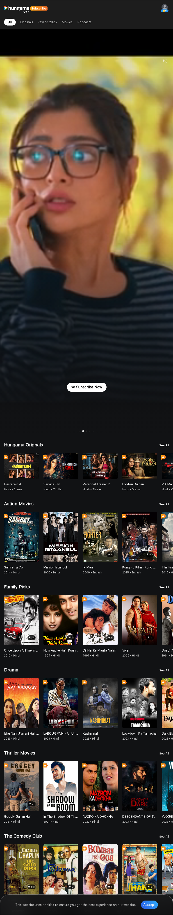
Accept (149, 905)
